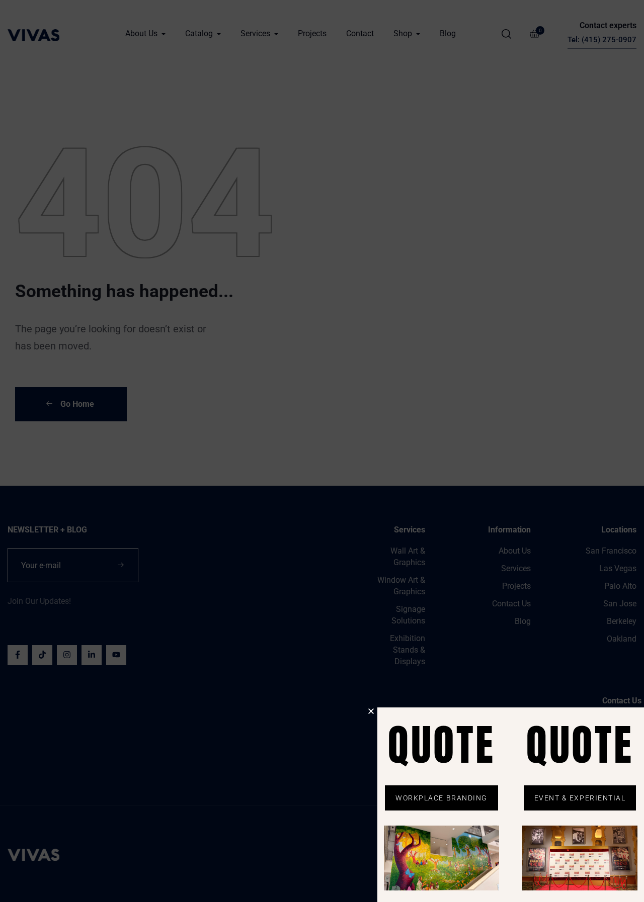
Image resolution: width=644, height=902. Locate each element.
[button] (371, 711)
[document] (322, 451)
